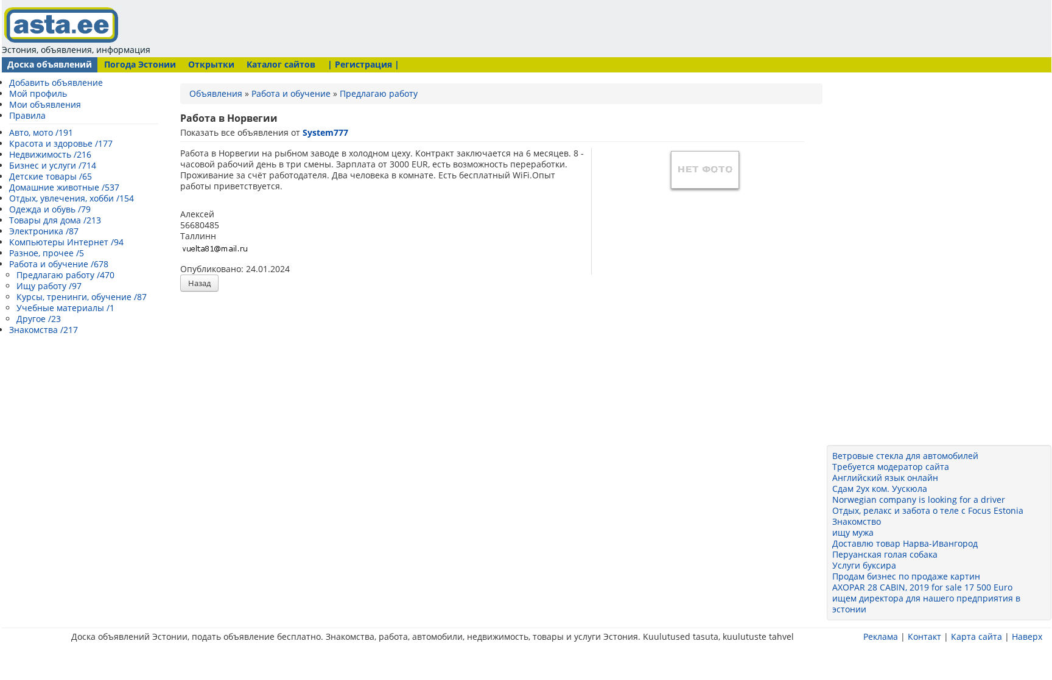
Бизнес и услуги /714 (52, 165)
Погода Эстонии (140, 64)
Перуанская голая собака (885, 554)
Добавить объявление (56, 82)
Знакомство (856, 521)
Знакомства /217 (43, 329)
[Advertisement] (386, 27)
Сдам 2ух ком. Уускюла (879, 488)
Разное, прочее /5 (46, 253)
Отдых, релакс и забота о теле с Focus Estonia (927, 510)
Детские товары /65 (50, 176)
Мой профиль (38, 93)
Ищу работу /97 (49, 286)
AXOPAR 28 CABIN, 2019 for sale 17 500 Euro (922, 587)
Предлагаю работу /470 (65, 275)
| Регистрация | (363, 64)
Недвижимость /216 (50, 154)
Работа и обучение (291, 93)
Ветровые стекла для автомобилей (905, 455)
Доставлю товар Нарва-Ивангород (905, 543)
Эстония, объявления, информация (76, 49)
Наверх (1027, 636)
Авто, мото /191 (41, 132)
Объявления (215, 93)
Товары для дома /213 (55, 220)
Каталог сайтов (281, 64)
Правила (27, 115)
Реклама (880, 636)
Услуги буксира (864, 565)
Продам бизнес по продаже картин (906, 576)
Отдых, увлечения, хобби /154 (71, 198)
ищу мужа (853, 532)
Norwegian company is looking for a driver (918, 499)
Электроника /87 (44, 231)
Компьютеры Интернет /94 (66, 242)
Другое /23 (38, 318)
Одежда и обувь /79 (50, 209)
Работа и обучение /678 (58, 264)
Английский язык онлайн (885, 477)
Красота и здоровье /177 (61, 143)
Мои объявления (45, 104)
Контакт (924, 636)
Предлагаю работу (379, 93)
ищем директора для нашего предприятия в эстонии (926, 603)
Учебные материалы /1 (65, 308)
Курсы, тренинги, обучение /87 (81, 297)
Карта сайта (976, 636)
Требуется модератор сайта (890, 466)
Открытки (211, 64)
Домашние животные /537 (64, 187)
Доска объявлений (49, 64)
